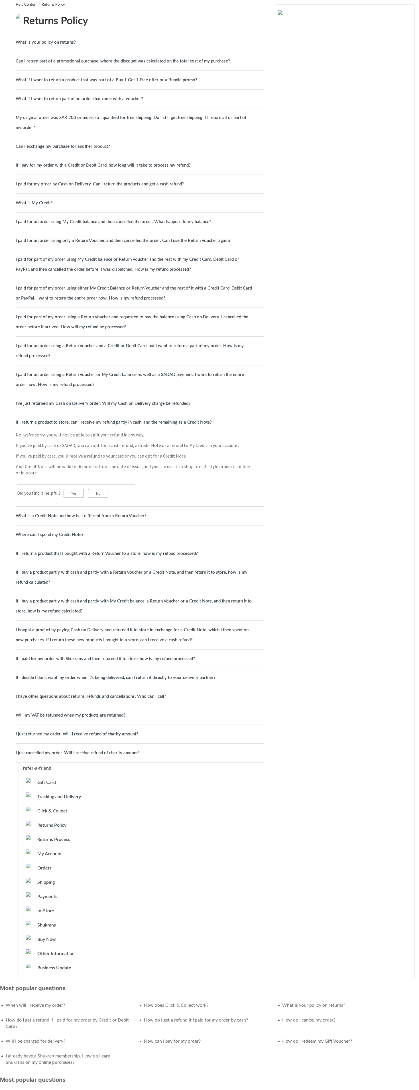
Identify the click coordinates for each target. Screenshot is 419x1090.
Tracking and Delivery (59, 796)
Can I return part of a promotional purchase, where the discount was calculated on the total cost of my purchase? (123, 61)
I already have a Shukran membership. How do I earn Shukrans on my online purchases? (58, 1059)
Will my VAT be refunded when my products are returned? (70, 715)
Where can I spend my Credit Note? (50, 535)
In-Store (45, 911)
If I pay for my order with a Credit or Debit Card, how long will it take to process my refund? (103, 165)
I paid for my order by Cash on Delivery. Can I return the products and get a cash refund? (100, 184)
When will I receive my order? (35, 1005)
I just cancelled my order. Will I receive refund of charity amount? (78, 753)
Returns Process (53, 839)
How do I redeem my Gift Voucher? (317, 1041)
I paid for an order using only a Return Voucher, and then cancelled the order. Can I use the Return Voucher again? (123, 240)
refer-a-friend (37, 768)
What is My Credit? (34, 203)
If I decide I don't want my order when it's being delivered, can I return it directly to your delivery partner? (115, 678)
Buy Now (46, 939)
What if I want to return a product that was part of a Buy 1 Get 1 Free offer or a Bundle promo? (106, 80)
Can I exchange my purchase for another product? (63, 146)
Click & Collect (52, 811)
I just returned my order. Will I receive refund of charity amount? (77, 734)
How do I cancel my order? (308, 1020)
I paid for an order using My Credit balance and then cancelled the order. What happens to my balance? (113, 222)
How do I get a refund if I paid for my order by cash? (196, 1020)
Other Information (56, 953)
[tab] (140, 42)
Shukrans (46, 925)
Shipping (46, 882)
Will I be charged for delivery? (35, 1041)
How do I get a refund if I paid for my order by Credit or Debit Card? (67, 1023)
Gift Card (46, 782)
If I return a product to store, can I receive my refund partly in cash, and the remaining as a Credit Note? (114, 422)
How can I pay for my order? (172, 1041)
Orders (44, 868)
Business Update (54, 968)
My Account (49, 854)
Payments (47, 896)
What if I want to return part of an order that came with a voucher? (79, 99)
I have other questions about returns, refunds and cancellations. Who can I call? (91, 696)
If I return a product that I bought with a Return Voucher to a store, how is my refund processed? (107, 553)
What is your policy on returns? (46, 42)
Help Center (26, 5)
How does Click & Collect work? (176, 1005)
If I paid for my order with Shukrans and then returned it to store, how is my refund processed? (105, 659)
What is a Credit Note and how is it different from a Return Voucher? (81, 516)
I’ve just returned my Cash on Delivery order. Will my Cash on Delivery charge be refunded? (103, 403)
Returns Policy (53, 5)
